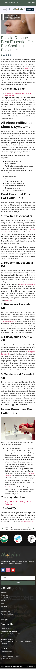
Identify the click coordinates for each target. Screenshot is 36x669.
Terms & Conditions (7, 614)
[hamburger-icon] (4, 9)
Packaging (4, 619)
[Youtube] (13, 570)
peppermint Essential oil (27, 284)
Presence (4, 606)
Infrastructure (5, 595)
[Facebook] (3, 570)
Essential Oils (9, 487)
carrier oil (8, 300)
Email (3, 575)
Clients (3, 600)
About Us (4, 592)
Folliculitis (28, 68)
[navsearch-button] (9, 9)
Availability (4, 617)
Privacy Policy (5, 611)
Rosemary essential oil (8, 321)
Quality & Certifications (8, 598)
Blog (2, 603)
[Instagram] (8, 570)
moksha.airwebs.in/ (27, 522)
